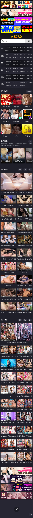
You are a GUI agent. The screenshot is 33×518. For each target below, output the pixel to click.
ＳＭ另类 (29, 57)
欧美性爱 (29, 61)
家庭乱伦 (15, 76)
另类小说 (15, 79)
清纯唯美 (15, 71)
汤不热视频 (29, 83)
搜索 (29, 41)
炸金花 (15, 50)
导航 (2, 84)
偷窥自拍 (8, 69)
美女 (20, 169)
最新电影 (4, 320)
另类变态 (29, 64)
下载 (30, 141)
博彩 (2, 49)
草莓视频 (22, 83)
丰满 (20, 320)
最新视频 (4, 169)
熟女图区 (22, 71)
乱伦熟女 (22, 64)
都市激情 (8, 76)
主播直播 (22, 57)
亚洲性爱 (8, 61)
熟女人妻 (8, 57)
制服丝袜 (8, 64)
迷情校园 (8, 79)
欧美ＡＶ (22, 54)
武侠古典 (29, 76)
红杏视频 (8, 86)
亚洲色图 (15, 69)
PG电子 (8, 47)
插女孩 (8, 83)
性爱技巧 (29, 79)
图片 (2, 70)
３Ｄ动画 (29, 54)
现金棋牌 (22, 50)
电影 (2, 63)
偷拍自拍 (15, 61)
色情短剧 (22, 86)
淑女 (25, 320)
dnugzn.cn (17, 36)
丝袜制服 (15, 57)
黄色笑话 (22, 79)
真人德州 (15, 47)
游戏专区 (29, 47)
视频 (2, 56)
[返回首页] (30, 514)
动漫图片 (29, 69)
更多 (30, 169)
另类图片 (29, 71)
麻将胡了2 (8, 50)
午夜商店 (15, 83)
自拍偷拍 (15, 54)
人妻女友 (22, 76)
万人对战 (22, 47)
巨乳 (25, 169)
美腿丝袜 (8, 71)
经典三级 (15, 64)
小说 (2, 77)
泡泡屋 (15, 86)
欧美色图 (22, 69)
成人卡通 (22, 61)
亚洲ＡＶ (8, 54)
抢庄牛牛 (29, 50)
